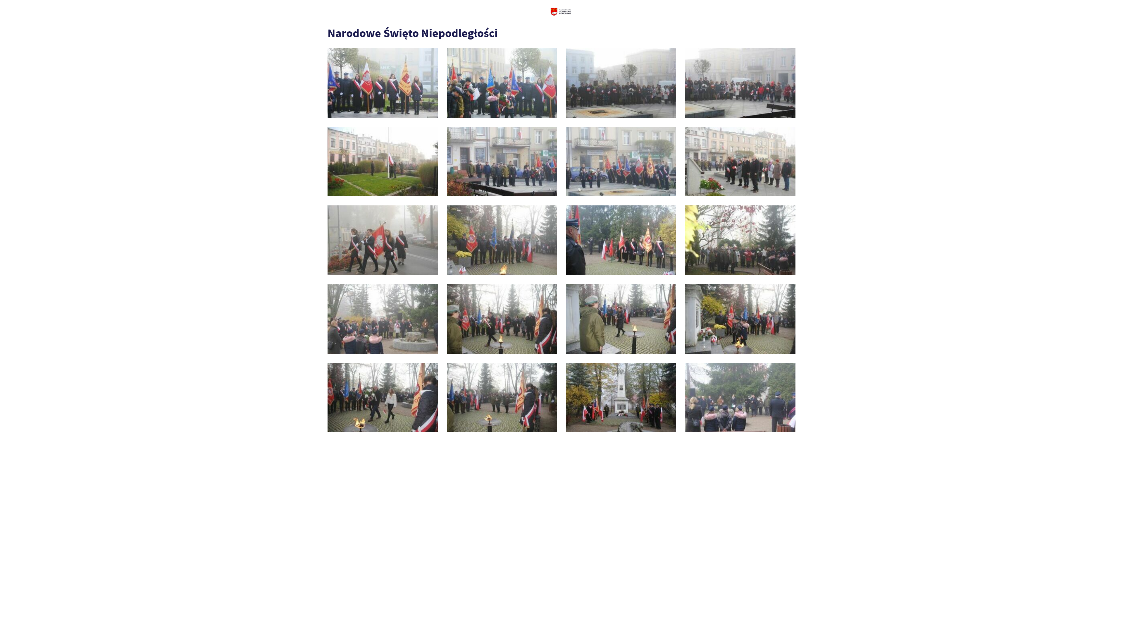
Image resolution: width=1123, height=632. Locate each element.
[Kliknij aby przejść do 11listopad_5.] (383, 162)
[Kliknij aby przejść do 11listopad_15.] (621, 319)
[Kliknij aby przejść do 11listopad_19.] (621, 397)
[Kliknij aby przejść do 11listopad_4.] (740, 83)
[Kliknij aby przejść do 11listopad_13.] (383, 319)
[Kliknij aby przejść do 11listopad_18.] (502, 397)
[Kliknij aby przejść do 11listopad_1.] (383, 83)
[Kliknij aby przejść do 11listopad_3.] (621, 83)
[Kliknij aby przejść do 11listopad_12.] (740, 240)
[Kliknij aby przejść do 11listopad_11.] (621, 240)
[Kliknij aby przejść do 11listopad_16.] (740, 319)
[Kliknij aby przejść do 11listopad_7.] (621, 162)
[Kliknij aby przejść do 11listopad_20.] (740, 397)
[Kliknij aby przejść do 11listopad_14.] (502, 319)
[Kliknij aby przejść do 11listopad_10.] (502, 240)
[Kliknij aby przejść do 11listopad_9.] (383, 240)
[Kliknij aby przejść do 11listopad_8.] (740, 162)
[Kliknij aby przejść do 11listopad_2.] (502, 83)
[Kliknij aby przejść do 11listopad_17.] (383, 397)
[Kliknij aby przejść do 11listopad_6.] (502, 162)
